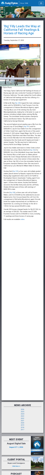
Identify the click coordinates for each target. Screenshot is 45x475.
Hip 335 (15, 171)
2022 (22, 418)
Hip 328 (12, 192)
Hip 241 (26, 126)
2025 (22, 411)
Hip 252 (32, 150)
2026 (22, 409)
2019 (22, 425)
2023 (22, 416)
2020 (22, 423)
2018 (22, 427)
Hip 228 (17, 103)
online (22, 219)
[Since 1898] (10, 3)
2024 (22, 414)
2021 (22, 420)
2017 (22, 429)
